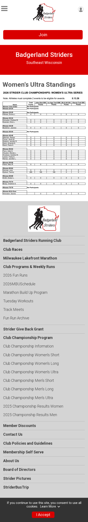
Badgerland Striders (44, 54)
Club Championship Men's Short (28, 380)
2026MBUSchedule (19, 284)
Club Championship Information (28, 346)
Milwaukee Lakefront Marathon (30, 258)
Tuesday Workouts (18, 301)
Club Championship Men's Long (28, 389)
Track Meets (13, 309)
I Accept (43, 515)
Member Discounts (19, 426)
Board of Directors (19, 469)
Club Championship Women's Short (31, 355)
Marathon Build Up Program (25, 292)
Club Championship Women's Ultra (30, 372)
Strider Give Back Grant (23, 329)
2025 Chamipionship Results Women (33, 406)
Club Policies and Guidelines (27, 443)
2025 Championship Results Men (30, 415)
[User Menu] (81, 9)
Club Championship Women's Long (31, 363)
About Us (11, 461)
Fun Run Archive (16, 318)
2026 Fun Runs (15, 275)
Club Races (12, 249)
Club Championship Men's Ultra (28, 398)
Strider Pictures (17, 478)
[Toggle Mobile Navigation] (4, 8)
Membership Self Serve (23, 452)
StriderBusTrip (16, 487)
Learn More (48, 506)
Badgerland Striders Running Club (32, 240)
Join (43, 34)
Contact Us (12, 434)
